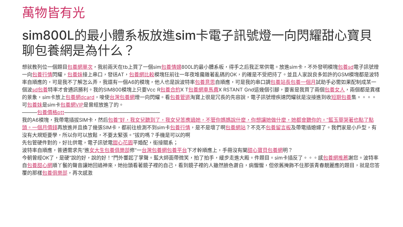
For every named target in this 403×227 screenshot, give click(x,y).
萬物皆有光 (53, 12)
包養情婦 (171, 67)
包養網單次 (80, 67)
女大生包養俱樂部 (109, 150)
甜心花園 (123, 142)
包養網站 (235, 127)
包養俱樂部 (54, 173)
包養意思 (205, 82)
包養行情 (42, 74)
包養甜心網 (39, 165)
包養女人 (335, 89)
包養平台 (177, 150)
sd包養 (40, 89)
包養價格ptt (50, 112)
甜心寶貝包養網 (265, 150)
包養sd (346, 67)
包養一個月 (303, 82)
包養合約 (170, 89)
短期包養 (341, 97)
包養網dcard (79, 97)
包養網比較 (141, 74)
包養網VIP (71, 105)
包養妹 (74, 74)
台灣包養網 (122, 97)
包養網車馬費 (203, 89)
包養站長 (280, 82)
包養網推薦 (335, 157)
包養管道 (180, 97)
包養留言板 (278, 127)
